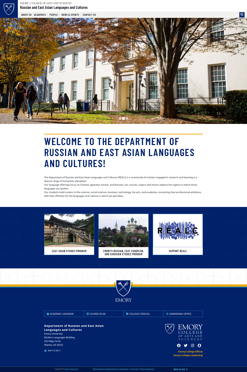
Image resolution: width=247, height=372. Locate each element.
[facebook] (178, 346)
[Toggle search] (242, 14)
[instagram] (192, 346)
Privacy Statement (147, 369)
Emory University (71, 369)
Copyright (134, 369)
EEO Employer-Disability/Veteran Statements (111, 369)
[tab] (120, 118)
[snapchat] (199, 346)
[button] (41, 15)
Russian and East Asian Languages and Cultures (54, 7)
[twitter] (185, 346)
